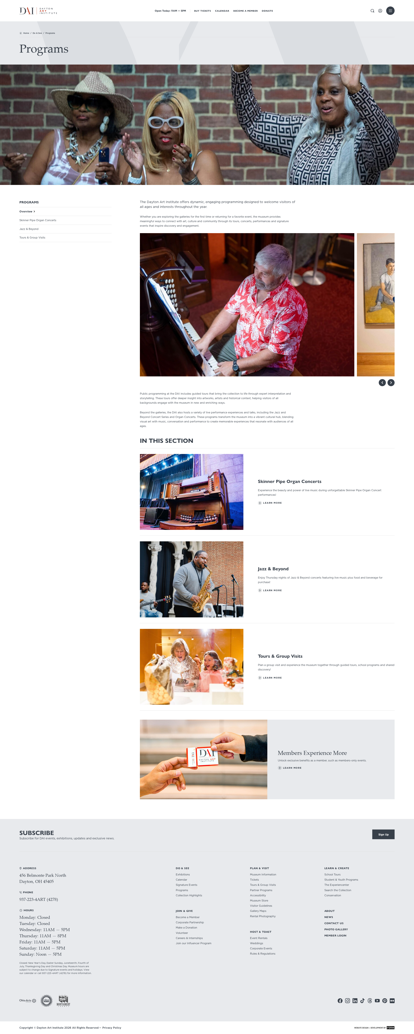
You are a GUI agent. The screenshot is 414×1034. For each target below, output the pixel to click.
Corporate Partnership (190, 922)
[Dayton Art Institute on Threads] (369, 1000)
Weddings (256, 943)
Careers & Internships (189, 938)
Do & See (37, 33)
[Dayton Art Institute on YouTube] (377, 1000)
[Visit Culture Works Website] (46, 1001)
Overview (25, 211)
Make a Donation (186, 927)
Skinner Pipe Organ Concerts (37, 220)
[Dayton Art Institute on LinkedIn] (355, 1000)
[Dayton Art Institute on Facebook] (340, 1000)
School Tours (332, 874)
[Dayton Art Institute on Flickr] (392, 1000)
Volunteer (182, 932)
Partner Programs (261, 890)
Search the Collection (337, 890)
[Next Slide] (391, 382)
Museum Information (263, 874)
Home (26, 33)
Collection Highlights (189, 895)
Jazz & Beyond (28, 229)
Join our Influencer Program (193, 943)
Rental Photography (263, 916)
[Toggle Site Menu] (390, 10)
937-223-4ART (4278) (38, 899)
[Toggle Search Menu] (372, 10)
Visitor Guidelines (261, 905)
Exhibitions (183, 874)
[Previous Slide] (382, 382)
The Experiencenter (336, 884)
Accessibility (258, 895)
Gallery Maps (258, 910)
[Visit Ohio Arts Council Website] (27, 1001)
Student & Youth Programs (341, 879)
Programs (182, 890)
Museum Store (259, 900)
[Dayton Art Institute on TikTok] (362, 1000)
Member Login (335, 935)
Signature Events (186, 884)
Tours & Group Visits (32, 237)
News (328, 917)
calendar (29, 973)
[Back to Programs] (20, 33)
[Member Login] (380, 11)
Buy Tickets (202, 11)
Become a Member (245, 11)
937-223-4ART (50, 973)
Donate (267, 11)
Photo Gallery (336, 929)
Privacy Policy (111, 1027)
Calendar (222, 11)
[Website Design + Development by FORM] (374, 1027)
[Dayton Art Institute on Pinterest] (384, 1000)
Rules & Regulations (262, 953)
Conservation (332, 895)
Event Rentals (258, 938)
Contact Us (334, 923)
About (329, 910)
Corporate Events (261, 948)
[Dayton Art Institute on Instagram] (347, 1000)
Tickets (254, 879)
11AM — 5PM (170, 10)
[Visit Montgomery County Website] (63, 1001)
